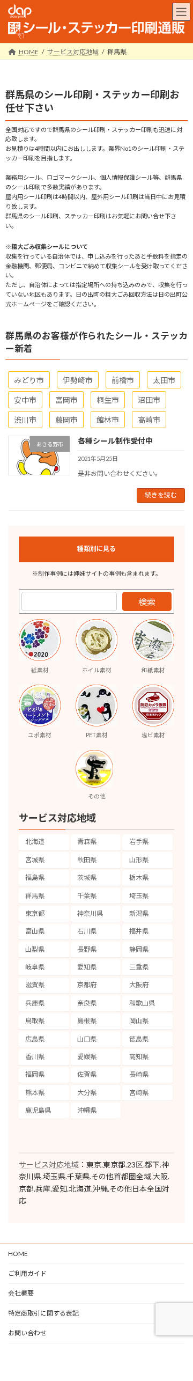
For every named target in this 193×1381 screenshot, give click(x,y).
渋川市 (25, 419)
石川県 (86, 931)
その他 (97, 796)
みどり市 (29, 380)
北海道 (34, 842)
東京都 (34, 913)
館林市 (107, 419)
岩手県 (139, 842)
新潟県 (139, 913)
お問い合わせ (27, 1333)
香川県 (34, 1057)
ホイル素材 (97, 670)
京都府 (86, 985)
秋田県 (86, 860)
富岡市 (66, 400)
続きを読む (161, 495)
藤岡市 (66, 419)
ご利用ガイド (27, 1273)
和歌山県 (142, 1003)
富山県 (34, 931)
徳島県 (139, 1038)
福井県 (139, 931)
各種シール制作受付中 (115, 440)
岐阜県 (34, 967)
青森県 (86, 842)
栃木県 (139, 877)
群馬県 (34, 895)
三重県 (139, 967)
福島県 (34, 877)
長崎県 (139, 1074)
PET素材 (97, 735)
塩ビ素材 (153, 735)
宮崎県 (139, 1093)
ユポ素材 (39, 735)
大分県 (86, 1093)
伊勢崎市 (78, 380)
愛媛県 (86, 1057)
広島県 (34, 1038)
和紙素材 (153, 670)
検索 (146, 602)
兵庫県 (34, 1003)
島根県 (86, 1021)
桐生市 (107, 400)
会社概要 (21, 1293)
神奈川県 (90, 913)
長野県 (86, 949)
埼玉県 (139, 895)
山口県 (86, 1038)
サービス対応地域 (49, 1164)
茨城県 (86, 877)
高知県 (139, 1057)
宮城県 (34, 860)
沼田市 (149, 400)
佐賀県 (86, 1074)
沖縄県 (86, 1110)
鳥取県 (34, 1021)
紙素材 (40, 670)
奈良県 (86, 1003)
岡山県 (139, 1021)
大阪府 (139, 985)
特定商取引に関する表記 (43, 1313)
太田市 (164, 380)
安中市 (25, 400)
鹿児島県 (38, 1110)
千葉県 (86, 895)
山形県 (139, 860)
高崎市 (149, 419)
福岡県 (34, 1074)
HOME (18, 1254)
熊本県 (34, 1093)
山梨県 (34, 949)
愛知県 (86, 967)
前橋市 (123, 380)
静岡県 (139, 949)
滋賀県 (34, 985)
